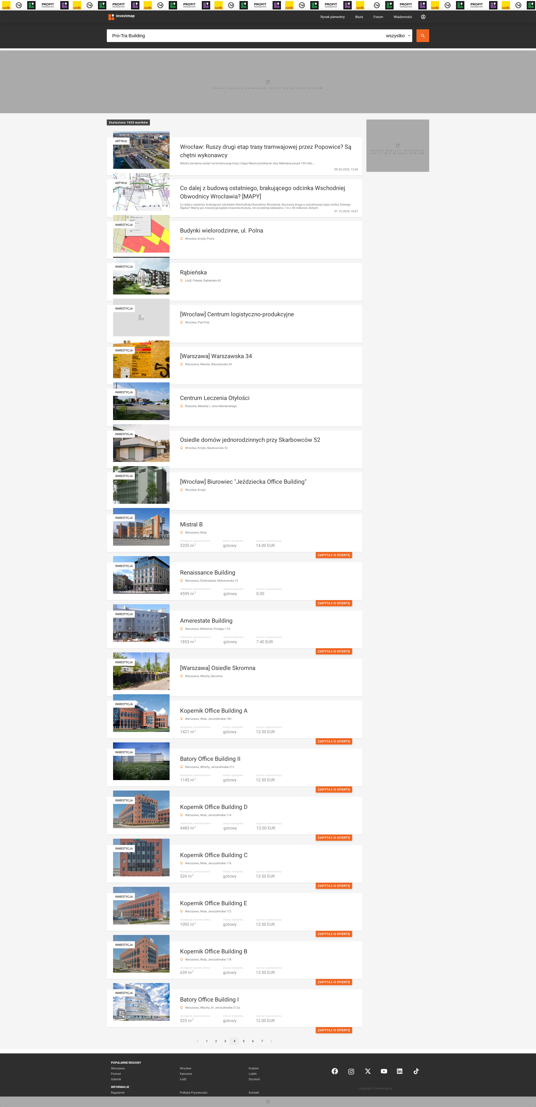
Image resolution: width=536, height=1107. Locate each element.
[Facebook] (335, 1072)
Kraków (254, 1068)
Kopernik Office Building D (213, 807)
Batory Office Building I (209, 999)
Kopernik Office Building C (213, 855)
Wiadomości (403, 17)
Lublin (253, 1073)
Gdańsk (116, 1079)
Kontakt (254, 1092)
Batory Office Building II (210, 758)
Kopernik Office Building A (213, 710)
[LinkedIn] (400, 1072)
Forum (378, 17)
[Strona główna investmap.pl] (121, 17)
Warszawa (118, 1068)
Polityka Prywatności (193, 1092)
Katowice (186, 1073)
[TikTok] (416, 1072)
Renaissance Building (207, 572)
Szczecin (254, 1079)
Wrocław (185, 1068)
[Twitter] (368, 1072)
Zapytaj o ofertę (334, 555)
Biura (359, 17)
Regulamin (118, 1092)
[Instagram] (351, 1072)
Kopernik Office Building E (213, 903)
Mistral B (191, 524)
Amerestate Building (206, 620)
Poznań (116, 1073)
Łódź (183, 1079)
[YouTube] (384, 1072)
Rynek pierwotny (333, 17)
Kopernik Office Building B (213, 951)
